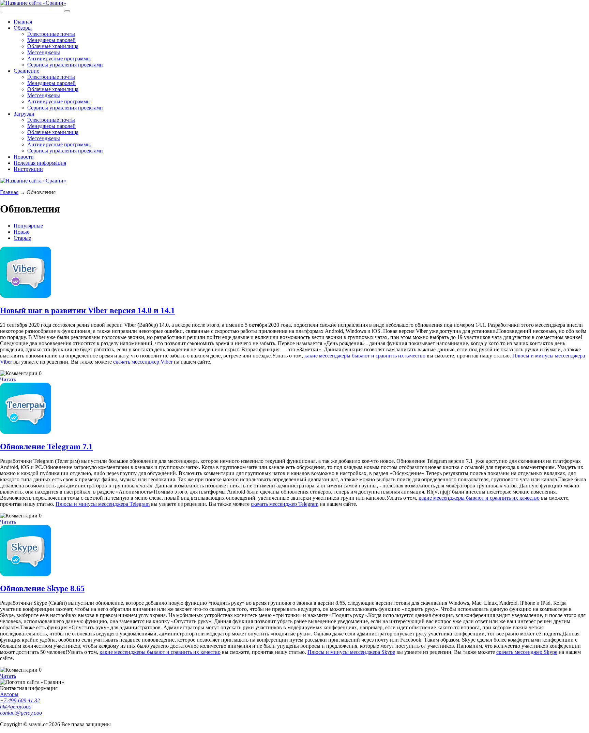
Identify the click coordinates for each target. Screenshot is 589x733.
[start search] (67, 11)
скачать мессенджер (520, 652)
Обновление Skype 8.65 (42, 588)
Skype (550, 652)
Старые (22, 238)
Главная (23, 22)
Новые (21, 232)
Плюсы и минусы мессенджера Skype (351, 652)
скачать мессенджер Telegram (284, 504)
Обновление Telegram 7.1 (46, 446)
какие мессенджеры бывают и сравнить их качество (364, 355)
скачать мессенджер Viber (142, 362)
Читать (8, 379)
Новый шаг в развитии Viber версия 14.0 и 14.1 (87, 310)
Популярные (28, 226)
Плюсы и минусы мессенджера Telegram (103, 504)
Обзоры (23, 28)
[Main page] (33, 3)
